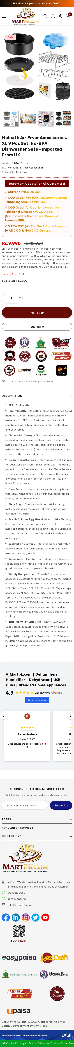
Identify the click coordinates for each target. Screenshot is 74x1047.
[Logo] (25, 16)
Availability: (8, 172)
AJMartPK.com (20, 163)
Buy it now (37, 326)
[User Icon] (53, 16)
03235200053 (17, 898)
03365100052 (16, 892)
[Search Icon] (45, 16)
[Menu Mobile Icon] (4, 16)
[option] (37, 66)
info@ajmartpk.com (20, 905)
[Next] (69, 66)
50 (9, 381)
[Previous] (5, 66)
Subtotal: (8, 281)
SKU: (4, 167)
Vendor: (6, 163)
